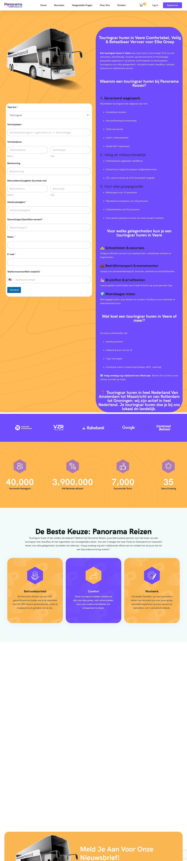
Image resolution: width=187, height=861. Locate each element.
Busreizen (59, 5)
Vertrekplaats (15, 124)
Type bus (12, 107)
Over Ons (105, 5)
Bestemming (13, 163)
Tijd (52, 156)
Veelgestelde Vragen (82, 5)
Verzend (14, 289)
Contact (121, 5)
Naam (11, 236)
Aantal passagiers (17, 202)
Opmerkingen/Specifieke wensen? (24, 219)
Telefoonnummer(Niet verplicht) (23, 271)
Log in (155, 5)
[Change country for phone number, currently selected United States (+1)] (10, 279)
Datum (10, 156)
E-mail (11, 254)
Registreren (172, 5)
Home (43, 5)
